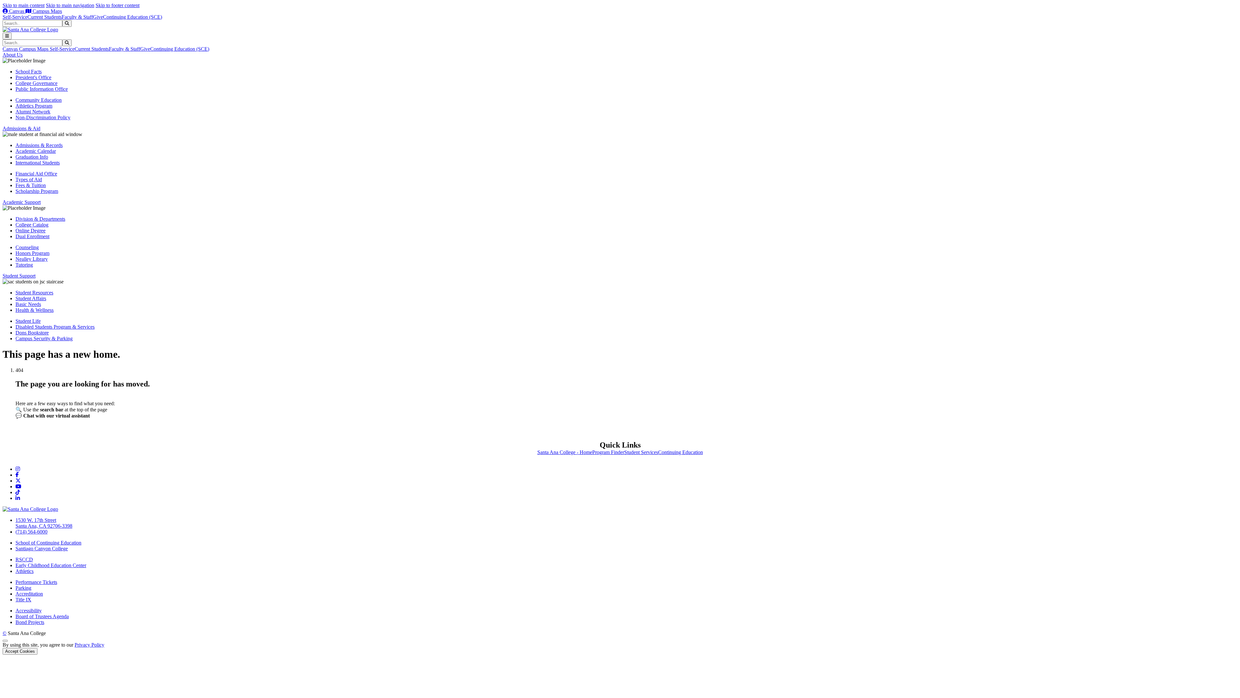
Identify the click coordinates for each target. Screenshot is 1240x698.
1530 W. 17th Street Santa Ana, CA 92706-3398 (44, 523)
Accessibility (29, 610)
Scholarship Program (37, 191)
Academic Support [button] (22, 202)
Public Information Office (42, 89)
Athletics (25, 571)
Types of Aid (29, 179)
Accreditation (29, 594)
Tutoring (24, 265)
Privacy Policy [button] (89, 645)
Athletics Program (34, 106)
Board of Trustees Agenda (42, 616)
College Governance (36, 83)
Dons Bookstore (32, 332)
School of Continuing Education (48, 542)
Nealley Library (32, 259)
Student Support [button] (19, 276)
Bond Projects (30, 622)
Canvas (17, 11)
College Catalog (32, 224)
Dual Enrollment (32, 236)
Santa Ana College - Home (564, 452)
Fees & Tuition (31, 185)
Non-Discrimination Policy (43, 117)
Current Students (44, 17)
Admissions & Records (39, 145)
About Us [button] (13, 55)
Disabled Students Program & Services (55, 327)
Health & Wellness (35, 310)
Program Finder (608, 452)
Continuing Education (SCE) (132, 17)
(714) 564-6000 (31, 531)
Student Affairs (31, 298)
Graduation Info (32, 157)
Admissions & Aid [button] (21, 128)
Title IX (23, 599)
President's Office (33, 77)
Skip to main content (24, 5)
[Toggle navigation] (7, 36)
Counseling (27, 247)
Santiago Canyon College (42, 548)
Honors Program (32, 253)
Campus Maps (46, 11)
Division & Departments (40, 219)
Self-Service (15, 17)
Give (98, 17)
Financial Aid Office (36, 173)
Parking (23, 588)
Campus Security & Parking (44, 338)
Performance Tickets (36, 582)
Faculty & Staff (77, 17)
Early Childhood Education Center (51, 565)
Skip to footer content (118, 5)
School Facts (29, 71)
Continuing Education (680, 452)
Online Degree (31, 230)
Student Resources (34, 292)
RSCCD (24, 559)
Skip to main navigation (70, 5)
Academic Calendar (36, 151)
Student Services (641, 452)
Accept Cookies (20, 651)
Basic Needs (28, 304)
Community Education (39, 100)
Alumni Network (33, 111)
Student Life (28, 321)
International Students (38, 162)
